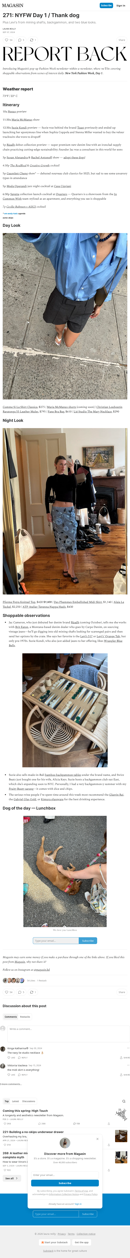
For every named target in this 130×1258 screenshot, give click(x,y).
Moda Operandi (17, 186)
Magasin (20, 962)
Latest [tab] (15, 1101)
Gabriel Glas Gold (25, 799)
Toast (80, 128)
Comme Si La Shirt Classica (20, 407)
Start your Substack (56, 1242)
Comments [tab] (11, 1016)
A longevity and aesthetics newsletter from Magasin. (33, 1115)
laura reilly (9, 29)
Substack (48, 1250)
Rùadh (11, 145)
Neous (12, 111)
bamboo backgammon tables (63, 775)
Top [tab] (7, 1101)
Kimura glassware (52, 799)
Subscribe (106, 5)
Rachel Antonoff (41, 157)
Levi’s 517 (86, 636)
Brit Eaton (21, 627)
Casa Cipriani (62, 186)
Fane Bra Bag (56, 411)
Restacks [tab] (25, 1016)
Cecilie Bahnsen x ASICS (21, 207)
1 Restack (42, 980)
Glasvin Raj (116, 795)
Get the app (82, 1242)
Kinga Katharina (16, 1048)
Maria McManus (22, 120)
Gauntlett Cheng (17, 173)
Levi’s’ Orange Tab (108, 636)
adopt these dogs (74, 157)
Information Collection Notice (64, 1194)
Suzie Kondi (19, 128)
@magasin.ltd (42, 970)
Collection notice (86, 1233)
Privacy (62, 1233)
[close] (97, 1139)
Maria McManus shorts (61, 407)
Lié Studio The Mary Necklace (93, 411)
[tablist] (17, 1016)
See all (9, 1178)
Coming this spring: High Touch (25, 1110)
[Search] (124, 1101)
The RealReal (18, 165)
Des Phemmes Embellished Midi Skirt (78, 602)
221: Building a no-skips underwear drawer (33, 1132)
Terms (71, 1233)
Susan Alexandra (17, 157)
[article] (65, 1117)
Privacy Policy (90, 1194)
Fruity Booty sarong (21, 789)
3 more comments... (11, 1084)
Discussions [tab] (28, 1101)
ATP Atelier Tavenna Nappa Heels (44, 607)
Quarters (61, 194)
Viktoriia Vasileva (17, 1065)
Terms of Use (81, 1190)
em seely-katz (11, 213)
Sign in (120, 5)
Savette (14, 194)
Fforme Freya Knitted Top (19, 602)
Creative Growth (40, 165)
